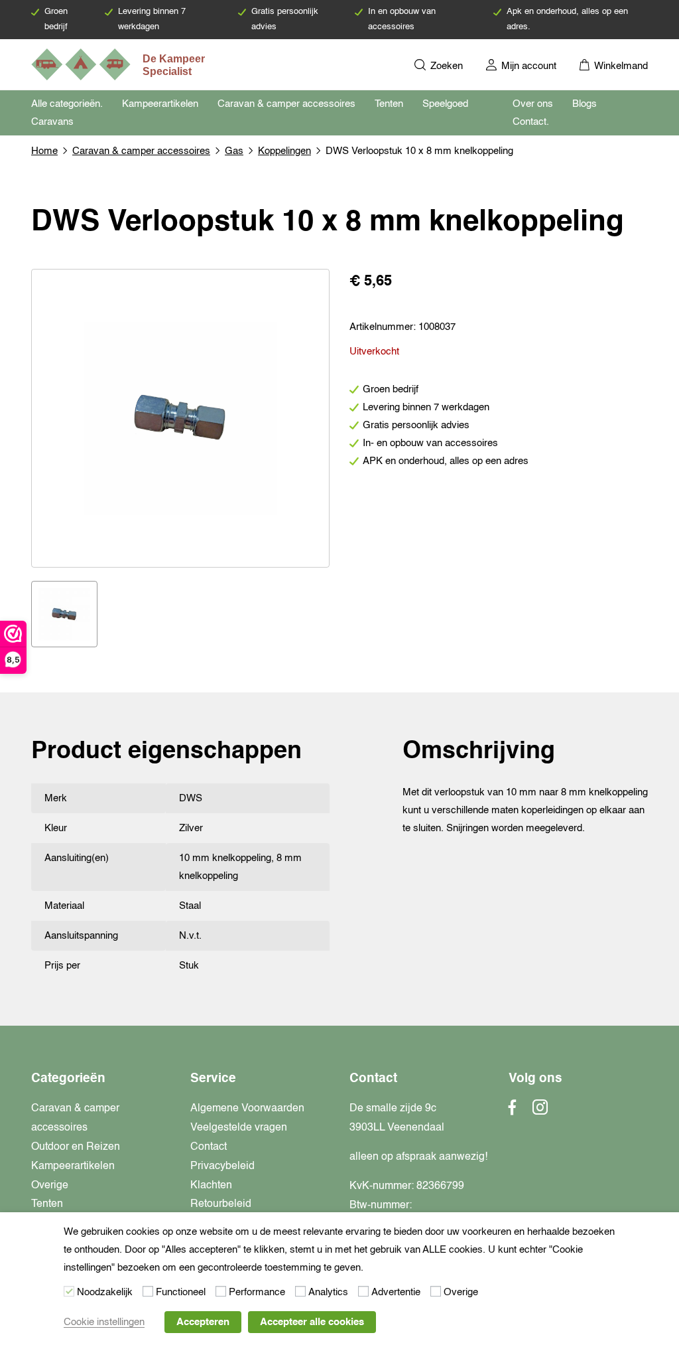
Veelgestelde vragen (238, 1128)
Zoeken (445, 66)
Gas (234, 151)
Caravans (52, 122)
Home (44, 151)
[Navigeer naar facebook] (513, 1111)
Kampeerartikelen (160, 104)
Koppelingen (284, 151)
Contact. (531, 122)
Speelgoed (445, 104)
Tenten (389, 104)
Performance (257, 1292)
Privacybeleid (222, 1166)
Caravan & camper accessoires (286, 104)
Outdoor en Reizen (75, 1147)
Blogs (584, 104)
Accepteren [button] (202, 1322)
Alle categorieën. (67, 104)
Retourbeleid (220, 1204)
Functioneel (181, 1292)
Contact (208, 1147)
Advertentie (395, 1292)
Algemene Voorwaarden (247, 1108)
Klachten (211, 1185)
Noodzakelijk (105, 1292)
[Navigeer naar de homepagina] (119, 64)
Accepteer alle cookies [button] (312, 1322)
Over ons (533, 104)
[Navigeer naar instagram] (540, 1111)
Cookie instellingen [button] (104, 1322)
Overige (49, 1185)
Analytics (328, 1292)
